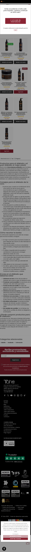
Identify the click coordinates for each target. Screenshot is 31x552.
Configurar (15, 534)
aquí (16, 30)
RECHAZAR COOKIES (15, 536)
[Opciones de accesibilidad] (4, 549)
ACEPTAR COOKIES (15, 538)
